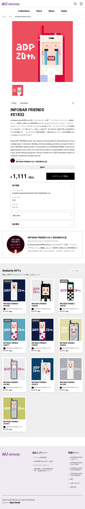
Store (10, 17)
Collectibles (24, 103)
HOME (4, 17)
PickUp (14, 103)
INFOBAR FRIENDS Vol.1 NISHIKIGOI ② (31, 162)
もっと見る (75, 271)
